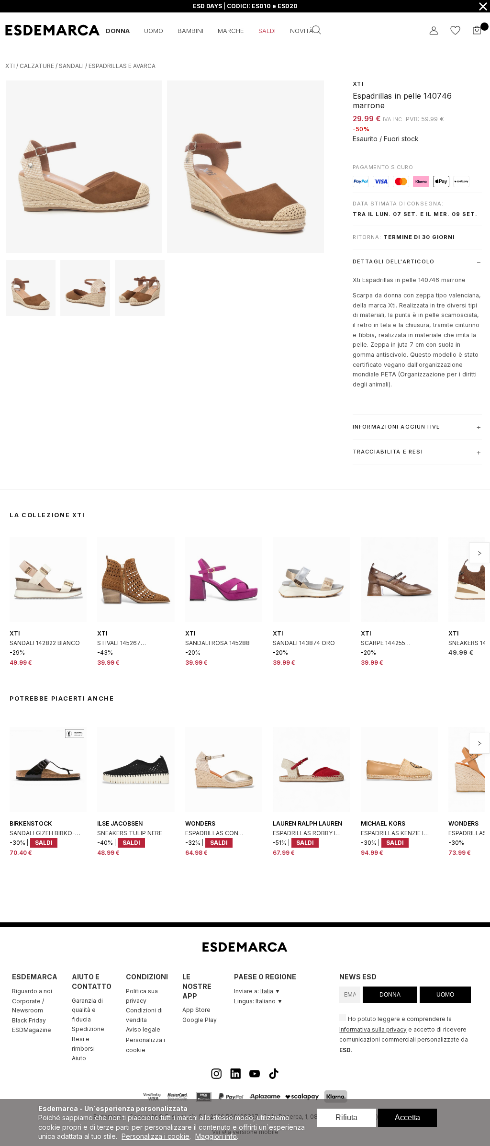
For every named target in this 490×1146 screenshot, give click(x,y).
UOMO (445, 994)
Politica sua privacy (142, 995)
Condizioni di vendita (144, 1015)
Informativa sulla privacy (373, 1029)
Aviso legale (143, 1029)
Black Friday (29, 1020)
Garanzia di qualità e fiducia (87, 1010)
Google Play (199, 1019)
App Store (196, 1009)
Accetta (407, 1117)
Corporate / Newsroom (28, 1006)
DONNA (390, 994)
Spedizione (88, 1029)
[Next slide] (479, 552)
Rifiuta (346, 1117)
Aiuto (79, 1058)
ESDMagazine (31, 1029)
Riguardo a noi (32, 991)
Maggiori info (216, 1136)
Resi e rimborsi (83, 1043)
